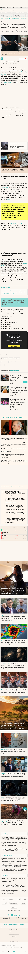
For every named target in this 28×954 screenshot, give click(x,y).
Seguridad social (10, 7)
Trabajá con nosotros (23, 927)
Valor (25, 527)
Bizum (9, 199)
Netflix (3, 899)
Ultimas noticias (4, 12)
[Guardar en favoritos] (2, 58)
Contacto (6, 924)
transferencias (23, 18)
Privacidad (14, 936)
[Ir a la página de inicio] (1, 10)
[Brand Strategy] (18, 918)
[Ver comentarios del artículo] (15, 63)
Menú (3, 952)
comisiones (4, 187)
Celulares (11, 899)
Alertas (20, 952)
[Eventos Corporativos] (12, 918)
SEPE (25, 899)
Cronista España (4, 18)
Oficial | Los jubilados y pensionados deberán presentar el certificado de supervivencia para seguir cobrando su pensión (14, 450)
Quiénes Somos (4, 927)
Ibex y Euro (22, 12)
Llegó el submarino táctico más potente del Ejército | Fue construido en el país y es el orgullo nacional (13, 456)
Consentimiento (14, 938)
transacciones (4, 361)
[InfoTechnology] (14, 921)
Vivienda (22, 7)
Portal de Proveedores (12, 927)
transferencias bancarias (14, 361)
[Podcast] (24, 918)
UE (6, 364)
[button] (25, 809)
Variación (15, 527)
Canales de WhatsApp (13, 924)
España (11, 358)
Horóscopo (14, 907)
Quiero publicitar (15, 346)
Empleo (18, 899)
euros (2, 364)
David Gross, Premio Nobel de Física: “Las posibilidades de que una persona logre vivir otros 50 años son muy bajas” (14, 438)
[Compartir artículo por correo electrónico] (13, 63)
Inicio (14, 952)
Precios (4, 903)
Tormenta (2, 7)
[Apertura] (4, 918)
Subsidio (23, 903)
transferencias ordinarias (17, 223)
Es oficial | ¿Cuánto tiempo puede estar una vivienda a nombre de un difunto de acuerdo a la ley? (16, 514)
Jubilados (17, 7)
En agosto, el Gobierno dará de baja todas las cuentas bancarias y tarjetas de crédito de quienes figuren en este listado (15, 500)
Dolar (8, 952)
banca (23, 361)
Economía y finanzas (14, 12)
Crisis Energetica (13, 903)
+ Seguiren (24, 59)
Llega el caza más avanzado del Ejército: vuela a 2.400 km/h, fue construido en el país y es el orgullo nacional (14, 444)
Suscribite (22, 924)
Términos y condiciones (14, 934)
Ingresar (25, 952)
